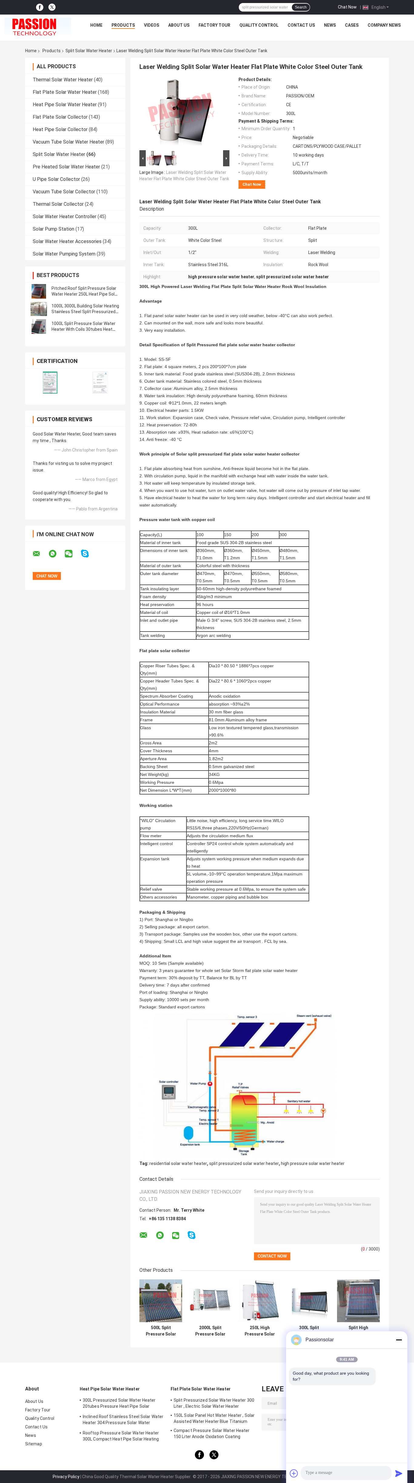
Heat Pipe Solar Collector (60, 129)
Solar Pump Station (53, 229)
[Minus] (398, 1339)
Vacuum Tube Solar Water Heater (68, 142)
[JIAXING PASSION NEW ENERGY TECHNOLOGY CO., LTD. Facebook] (39, 7)
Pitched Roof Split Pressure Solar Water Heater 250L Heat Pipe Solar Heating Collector (85, 294)
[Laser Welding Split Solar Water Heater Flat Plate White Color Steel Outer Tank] (181, 113)
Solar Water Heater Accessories (67, 241)
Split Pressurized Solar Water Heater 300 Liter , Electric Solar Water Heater (214, 1403)
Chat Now (347, 7)
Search (301, 7)
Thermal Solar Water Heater (63, 80)
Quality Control (259, 25)
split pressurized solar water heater (244, 1163)
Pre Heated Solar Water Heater (66, 167)
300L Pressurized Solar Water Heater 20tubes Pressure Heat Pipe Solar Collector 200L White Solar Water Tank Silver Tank (120, 1404)
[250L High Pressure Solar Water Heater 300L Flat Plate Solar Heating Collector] (259, 1300)
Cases (352, 25)
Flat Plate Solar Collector (60, 117)
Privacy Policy (66, 1476)
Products (123, 25)
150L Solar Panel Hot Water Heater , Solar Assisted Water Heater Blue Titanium (214, 1418)
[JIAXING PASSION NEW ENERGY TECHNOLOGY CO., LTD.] (38, 27)
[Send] (399, 1473)
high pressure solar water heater (313, 1163)
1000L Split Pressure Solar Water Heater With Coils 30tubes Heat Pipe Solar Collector (83, 329)
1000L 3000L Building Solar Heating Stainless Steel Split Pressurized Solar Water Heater (85, 311)
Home (96, 25)
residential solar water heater (178, 1163)
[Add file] (294, 1473)
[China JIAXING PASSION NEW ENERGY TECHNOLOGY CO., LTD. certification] (50, 382)
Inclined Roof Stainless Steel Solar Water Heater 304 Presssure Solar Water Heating (123, 1420)
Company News (384, 25)
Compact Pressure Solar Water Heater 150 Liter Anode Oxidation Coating (212, 1433)
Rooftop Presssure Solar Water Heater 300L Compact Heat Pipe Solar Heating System (121, 1437)
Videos (151, 25)
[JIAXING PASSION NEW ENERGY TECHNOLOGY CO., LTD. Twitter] (52, 7)
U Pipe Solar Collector (56, 179)
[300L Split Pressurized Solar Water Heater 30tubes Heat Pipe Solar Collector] (309, 1300)
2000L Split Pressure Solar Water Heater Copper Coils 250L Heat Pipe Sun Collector (210, 1331)
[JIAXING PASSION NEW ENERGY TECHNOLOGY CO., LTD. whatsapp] (56, 554)
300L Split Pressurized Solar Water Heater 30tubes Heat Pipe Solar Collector (309, 1331)
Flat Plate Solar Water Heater (65, 92)
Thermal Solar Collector (58, 204)
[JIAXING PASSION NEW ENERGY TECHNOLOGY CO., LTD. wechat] (72, 554)
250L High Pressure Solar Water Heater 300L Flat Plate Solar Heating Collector (260, 1331)
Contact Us (301, 25)
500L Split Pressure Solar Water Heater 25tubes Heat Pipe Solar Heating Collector (160, 1331)
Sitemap (33, 1443)
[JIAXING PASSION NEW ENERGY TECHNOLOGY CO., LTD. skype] (88, 554)
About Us (178, 25)
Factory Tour (214, 25)
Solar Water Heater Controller (64, 216)
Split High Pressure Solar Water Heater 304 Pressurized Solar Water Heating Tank (358, 1331)
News (330, 25)
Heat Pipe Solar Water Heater (65, 104)
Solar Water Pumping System (64, 254)
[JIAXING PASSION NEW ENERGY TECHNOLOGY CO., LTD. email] (40, 554)
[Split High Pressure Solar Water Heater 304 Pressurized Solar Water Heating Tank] (358, 1300)
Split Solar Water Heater (88, 50)
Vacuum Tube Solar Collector (64, 192)
